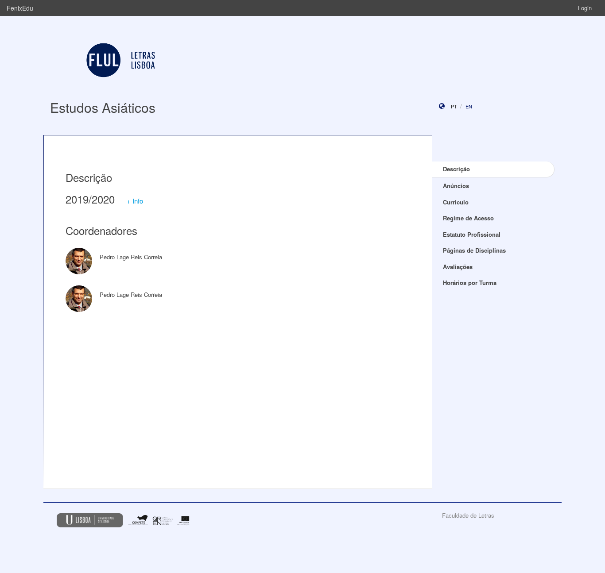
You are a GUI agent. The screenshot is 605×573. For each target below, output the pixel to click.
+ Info (135, 200)
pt (454, 106)
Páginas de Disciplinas (474, 250)
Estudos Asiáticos (102, 107)
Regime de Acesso (468, 218)
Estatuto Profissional (471, 234)
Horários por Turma (469, 282)
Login (585, 8)
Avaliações (458, 266)
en (468, 106)
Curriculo (456, 202)
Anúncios (456, 185)
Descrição (456, 169)
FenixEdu (20, 8)
